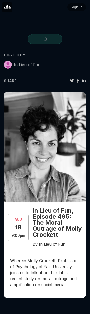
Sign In (77, 7)
